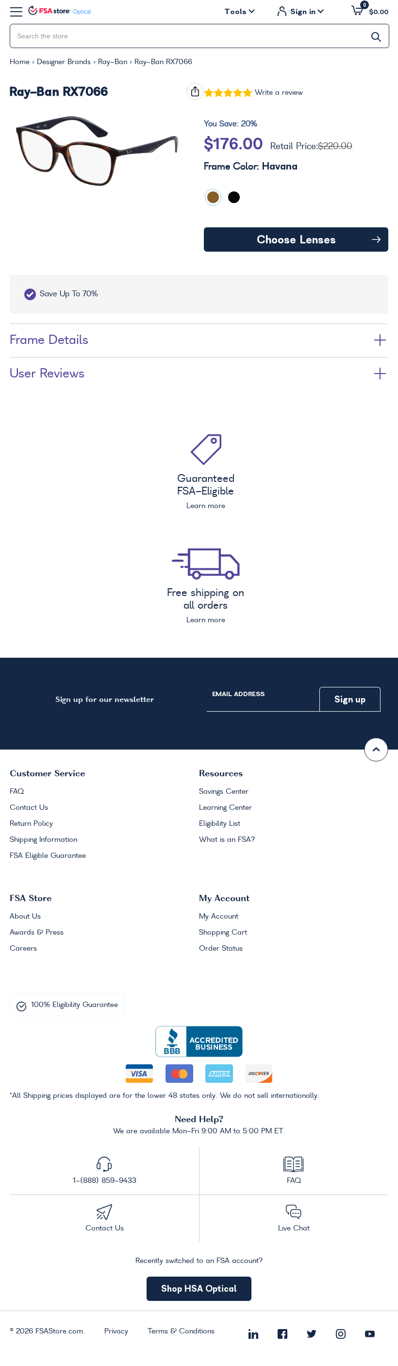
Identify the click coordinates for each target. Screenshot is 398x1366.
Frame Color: (251, 166)
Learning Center (225, 807)
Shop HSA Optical (199, 1288)
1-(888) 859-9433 (104, 1181)
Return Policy (31, 823)
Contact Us (29, 807)
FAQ (17, 791)
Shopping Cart (223, 932)
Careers (23, 948)
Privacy (116, 1331)
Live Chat (294, 1228)
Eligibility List (219, 823)
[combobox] (199, 36)
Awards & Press (37, 932)
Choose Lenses (296, 239)
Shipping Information (43, 840)
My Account (218, 916)
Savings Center (224, 791)
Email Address (238, 694)
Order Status (221, 948)
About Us (25, 916)
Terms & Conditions (181, 1331)
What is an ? (227, 840)
